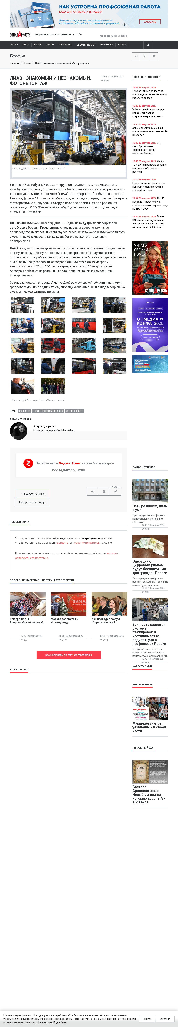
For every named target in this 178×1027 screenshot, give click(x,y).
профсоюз (24, 410)
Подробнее (59, 1022)
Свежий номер (85, 45)
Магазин (122, 45)
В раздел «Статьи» (34, 493)
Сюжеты (50, 45)
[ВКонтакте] (136, 56)
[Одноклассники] (144, 56)
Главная (14, 63)
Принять (147, 1019)
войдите (62, 538)
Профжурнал (106, 45)
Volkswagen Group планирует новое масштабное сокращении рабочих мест (149, 113)
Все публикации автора (32, 502)
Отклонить (165, 1019)
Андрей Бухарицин (44, 426)
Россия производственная (48, 410)
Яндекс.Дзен (69, 463)
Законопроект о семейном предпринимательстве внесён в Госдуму (149, 131)
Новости (14, 45)
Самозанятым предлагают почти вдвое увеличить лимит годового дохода (149, 94)
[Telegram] (153, 56)
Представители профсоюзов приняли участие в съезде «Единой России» (148, 187)
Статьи (26, 45)
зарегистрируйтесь (87, 538)
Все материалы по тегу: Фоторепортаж (68, 655)
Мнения (37, 45)
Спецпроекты (65, 45)
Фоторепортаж (74, 410)
